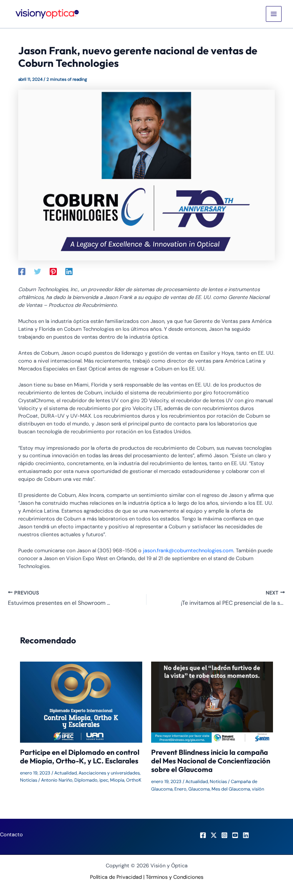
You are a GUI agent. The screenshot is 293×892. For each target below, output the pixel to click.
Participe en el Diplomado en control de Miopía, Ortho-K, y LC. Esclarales (79, 756)
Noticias (28, 780)
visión (258, 789)
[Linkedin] (69, 271)
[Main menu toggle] (274, 14)
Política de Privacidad (116, 877)
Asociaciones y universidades (109, 773)
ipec (103, 780)
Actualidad (65, 773)
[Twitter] (37, 271)
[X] (213, 835)
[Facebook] (21, 271)
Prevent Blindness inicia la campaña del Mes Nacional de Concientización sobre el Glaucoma (210, 761)
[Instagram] (224, 835)
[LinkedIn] (246, 835)
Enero (180, 789)
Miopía (117, 780)
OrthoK (133, 780)
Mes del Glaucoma (231, 789)
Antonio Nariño (57, 780)
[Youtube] (235, 835)
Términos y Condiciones (174, 877)
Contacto (11, 834)
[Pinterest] (53, 271)
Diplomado (86, 780)
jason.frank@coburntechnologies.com (188, 550)
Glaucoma (199, 789)
